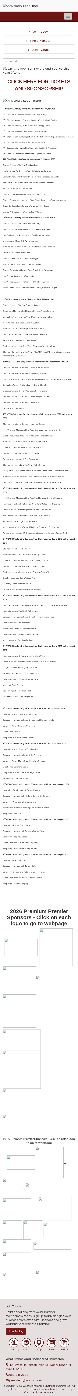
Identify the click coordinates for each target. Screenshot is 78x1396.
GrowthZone (51, 1389)
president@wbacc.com (25, 1380)
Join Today (15, 1331)
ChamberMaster (33, 1392)
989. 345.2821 (18, 1374)
